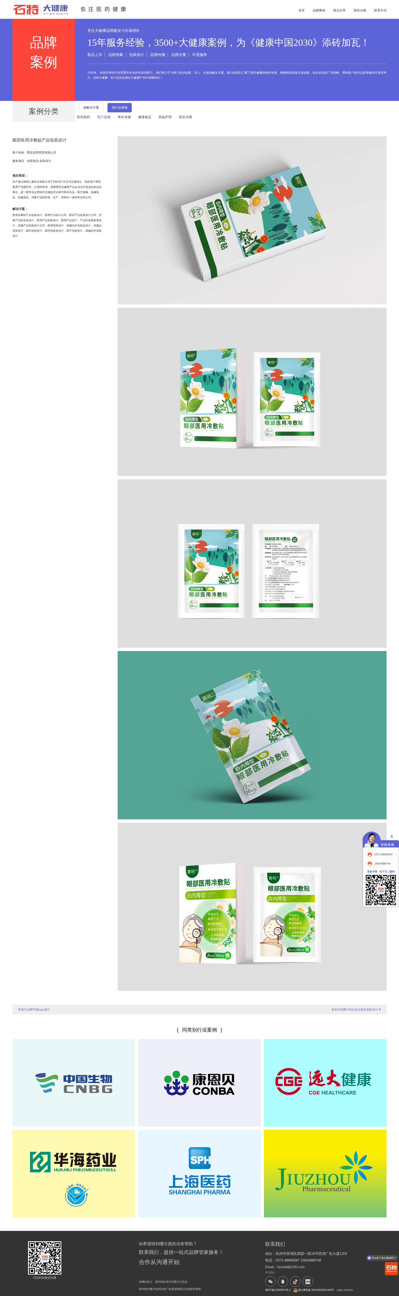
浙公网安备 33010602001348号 (316, 1290)
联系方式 (380, 10)
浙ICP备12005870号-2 (278, 1290)
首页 (301, 10)
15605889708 (382, 863)
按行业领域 (119, 107)
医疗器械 (104, 117)
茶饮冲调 (185, 117)
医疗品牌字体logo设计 (35, 1009)
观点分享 (339, 10)
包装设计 (136, 55)
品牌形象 (115, 55)
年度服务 (199, 55)
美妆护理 (165, 117)
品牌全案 (178, 55)
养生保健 (124, 117)
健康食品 (144, 117)
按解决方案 (91, 107)
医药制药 (83, 117)
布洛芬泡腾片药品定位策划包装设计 (355, 1009)
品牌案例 (319, 10)
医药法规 (360, 10)
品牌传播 (157, 55)
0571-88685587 (383, 854)
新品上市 (94, 55)
